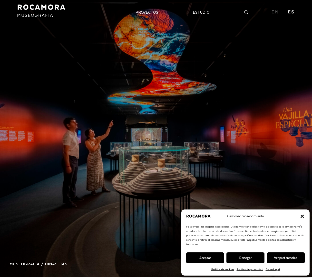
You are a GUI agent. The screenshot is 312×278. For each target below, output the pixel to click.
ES (291, 12)
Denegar (245, 257)
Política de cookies (222, 269)
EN (275, 12)
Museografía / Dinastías (39, 264)
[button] (302, 216)
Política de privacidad (250, 269)
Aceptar (205, 257)
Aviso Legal (273, 269)
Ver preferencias (285, 257)
